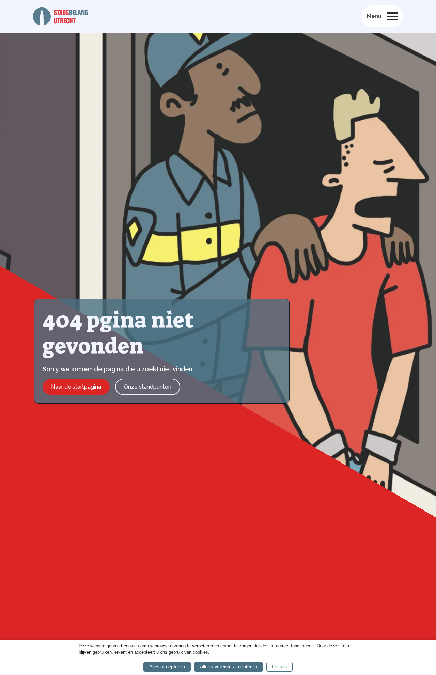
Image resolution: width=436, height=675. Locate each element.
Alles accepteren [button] (167, 666)
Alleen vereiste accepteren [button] (228, 666)
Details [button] (279, 666)
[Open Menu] (392, 16)
